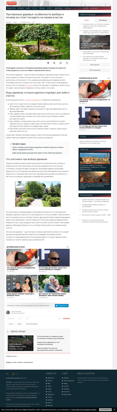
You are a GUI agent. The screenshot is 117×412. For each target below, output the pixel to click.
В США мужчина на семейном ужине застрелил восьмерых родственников (50, 337)
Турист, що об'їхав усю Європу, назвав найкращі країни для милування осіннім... (94, 186)
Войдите (9, 362)
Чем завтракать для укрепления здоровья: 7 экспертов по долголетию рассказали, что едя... (95, 58)
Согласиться (105, 409)
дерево (20, 324)
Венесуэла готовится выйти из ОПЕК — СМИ (96, 215)
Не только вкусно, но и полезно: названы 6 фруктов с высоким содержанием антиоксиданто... (96, 26)
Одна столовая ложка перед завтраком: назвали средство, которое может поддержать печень (38, 148)
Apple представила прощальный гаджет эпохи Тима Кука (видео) (37, 153)
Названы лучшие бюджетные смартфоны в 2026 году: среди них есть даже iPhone (96, 31)
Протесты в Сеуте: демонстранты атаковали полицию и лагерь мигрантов (95, 221)
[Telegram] (48, 63)
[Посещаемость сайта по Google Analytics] (16, 373)
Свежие (86, 20)
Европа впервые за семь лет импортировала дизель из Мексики (49, 349)
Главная (66, 378)
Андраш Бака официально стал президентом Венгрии (48, 343)
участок (11, 324)
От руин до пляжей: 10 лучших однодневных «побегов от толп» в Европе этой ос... (93, 167)
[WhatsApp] (60, 63)
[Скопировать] (67, 63)
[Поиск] (101, 3)
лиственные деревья (32, 100)
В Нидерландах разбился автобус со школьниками (94, 205)
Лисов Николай (16, 311)
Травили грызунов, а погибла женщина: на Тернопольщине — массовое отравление (95, 200)
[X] (54, 63)
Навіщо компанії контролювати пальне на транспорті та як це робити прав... (92, 142)
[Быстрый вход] (108, 3)
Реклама (66, 389)
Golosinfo (11, 3)
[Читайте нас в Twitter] (85, 387)
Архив (65, 383)
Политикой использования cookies (83, 409)
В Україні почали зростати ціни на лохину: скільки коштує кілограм (95, 210)
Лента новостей (94, 70)
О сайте (66, 386)
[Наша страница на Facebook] (79, 387)
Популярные (103, 20)
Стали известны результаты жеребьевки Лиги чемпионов (96, 52)
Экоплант (29, 85)
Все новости (95, 65)
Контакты (67, 391)
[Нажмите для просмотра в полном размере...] (38, 194)
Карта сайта (67, 394)
